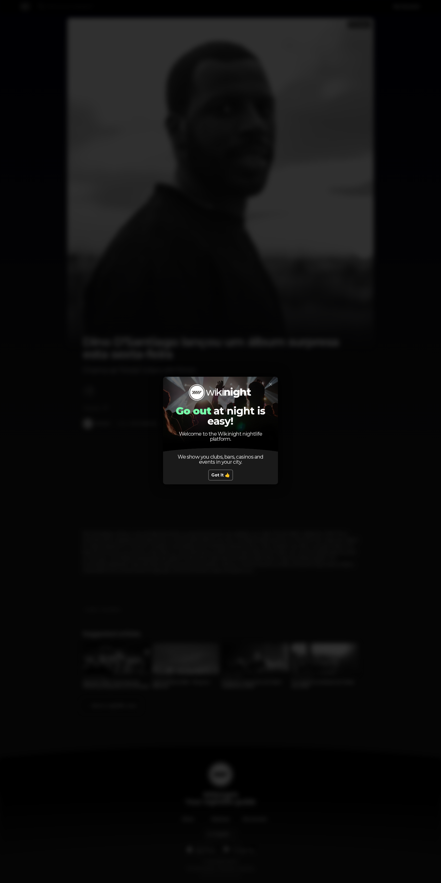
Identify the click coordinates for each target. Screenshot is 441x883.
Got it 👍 (220, 475)
